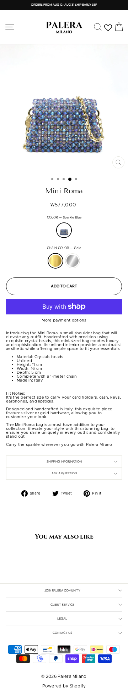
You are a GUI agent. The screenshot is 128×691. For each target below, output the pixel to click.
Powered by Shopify (64, 686)
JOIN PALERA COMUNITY (62, 590)
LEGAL (62, 618)
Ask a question (64, 473)
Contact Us (62, 633)
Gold (55, 261)
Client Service (62, 604)
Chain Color (64, 248)
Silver (72, 261)
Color (64, 217)
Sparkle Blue (64, 230)
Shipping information (64, 461)
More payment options (64, 320)
